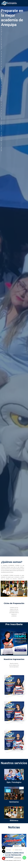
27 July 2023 (8, 849)
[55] (14, 686)
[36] (14, 741)
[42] (14, 712)
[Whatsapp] (24, 857)
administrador (18, 849)
